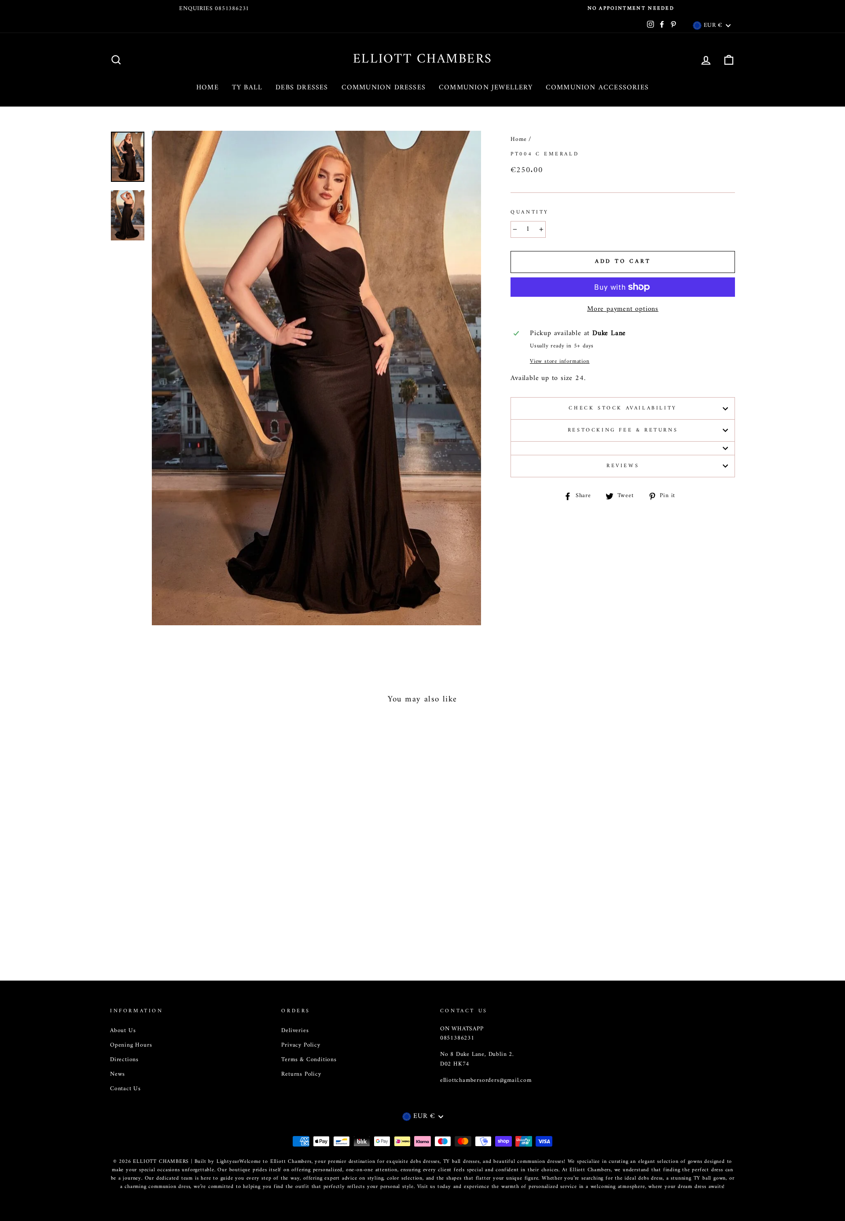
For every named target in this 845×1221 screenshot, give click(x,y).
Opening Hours (131, 1045)
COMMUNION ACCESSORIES (597, 87)
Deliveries (295, 1030)
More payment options (622, 309)
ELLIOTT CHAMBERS (422, 59)
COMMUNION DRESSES (384, 87)
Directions (124, 1060)
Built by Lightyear (217, 1161)
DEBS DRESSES (302, 87)
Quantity (530, 212)
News (117, 1074)
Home (518, 139)
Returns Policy (301, 1074)
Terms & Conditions (308, 1060)
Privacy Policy (300, 1045)
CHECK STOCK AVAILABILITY (622, 408)
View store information (560, 361)
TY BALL (247, 87)
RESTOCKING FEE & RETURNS (623, 430)
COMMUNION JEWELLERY (486, 87)
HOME (207, 87)
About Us (123, 1030)
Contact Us (125, 1089)
